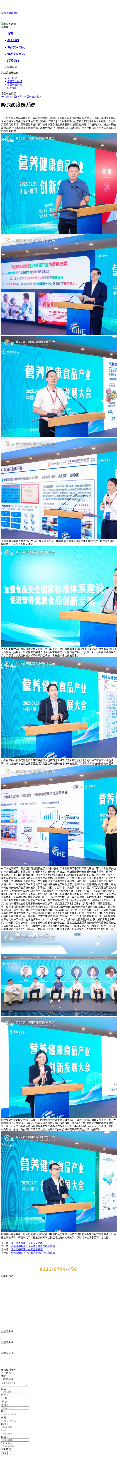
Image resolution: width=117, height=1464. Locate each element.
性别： (5, 1395)
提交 (4, 1453)
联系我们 (13, 60)
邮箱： (5, 1424)
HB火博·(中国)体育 (11, 96)
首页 (10, 33)
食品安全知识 (16, 47)
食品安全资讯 (16, 54)
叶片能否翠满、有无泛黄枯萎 (27, 1243)
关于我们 (13, 40)
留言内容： (8, 1379)
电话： (5, 1411)
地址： (5, 1430)
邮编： (5, 1436)
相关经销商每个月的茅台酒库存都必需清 (33, 1246)
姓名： (5, 1388)
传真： (5, 1417)
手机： (5, 1404)
